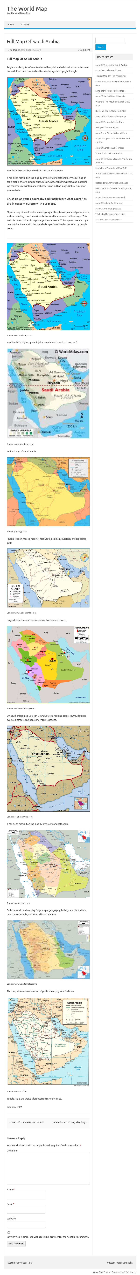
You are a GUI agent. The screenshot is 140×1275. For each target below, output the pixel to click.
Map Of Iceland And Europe (109, 203)
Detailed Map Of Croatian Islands (111, 183)
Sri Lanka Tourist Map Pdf (108, 219)
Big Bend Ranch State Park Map (110, 111)
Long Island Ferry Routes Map (110, 91)
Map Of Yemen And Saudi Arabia (111, 65)
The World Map (27, 8)
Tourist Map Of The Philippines (110, 76)
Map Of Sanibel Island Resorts (110, 96)
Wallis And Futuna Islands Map (110, 214)
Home (11, 24)
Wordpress (130, 1272)
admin (14, 50)
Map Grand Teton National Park (111, 133)
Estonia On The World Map (108, 70)
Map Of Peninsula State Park (109, 122)
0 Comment (84, 50)
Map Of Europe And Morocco (109, 148)
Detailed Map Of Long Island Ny (70, 1122)
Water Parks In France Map (108, 153)
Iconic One (98, 1272)
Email (10, 1204)
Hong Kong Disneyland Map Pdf (111, 168)
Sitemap (25, 24)
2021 (19, 1107)
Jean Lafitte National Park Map (110, 116)
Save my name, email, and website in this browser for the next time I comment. (48, 1237)
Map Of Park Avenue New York (110, 197)
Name (11, 1189)
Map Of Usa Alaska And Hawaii (26, 1122)
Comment (12, 1150)
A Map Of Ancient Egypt (107, 127)
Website (11, 1218)
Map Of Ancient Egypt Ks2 (108, 208)
